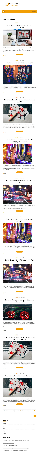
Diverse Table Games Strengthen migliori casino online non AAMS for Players (16, 448)
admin (5, 55)
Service (4, 433)
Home (4, 431)
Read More (19, 54)
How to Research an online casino (8, 443)
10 (18, 410)
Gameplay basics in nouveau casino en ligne (19, 376)
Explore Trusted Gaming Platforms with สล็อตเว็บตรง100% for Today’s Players (16, 440)
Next (33, 410)
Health (4, 428)
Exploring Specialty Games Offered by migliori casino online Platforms (15, 450)
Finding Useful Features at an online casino (10, 445)
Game (16, 178)
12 (23, 410)
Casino (17, 60)
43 (27, 410)
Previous (6, 410)
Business (4, 423)
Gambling (16, 297)
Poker (17, 97)
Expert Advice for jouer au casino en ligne (19, 63)
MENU (33, 11)
